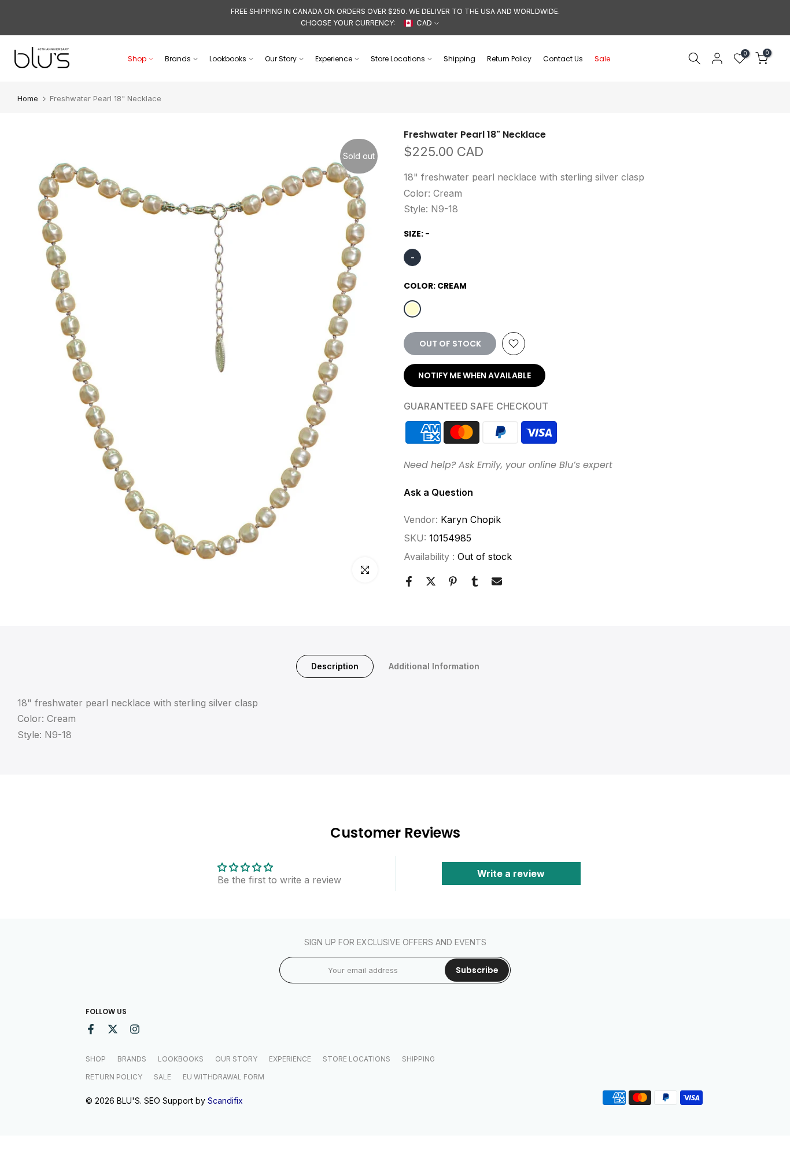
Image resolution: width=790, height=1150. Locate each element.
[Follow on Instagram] (135, 1029)
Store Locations (398, 59)
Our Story (281, 59)
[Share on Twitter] (431, 581)
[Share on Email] (497, 581)
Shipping (459, 59)
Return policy (114, 1076)
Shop (137, 59)
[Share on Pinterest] (453, 581)
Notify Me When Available (474, 375)
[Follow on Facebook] (91, 1029)
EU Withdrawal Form (223, 1076)
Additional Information (434, 666)
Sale (602, 59)
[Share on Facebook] (409, 581)
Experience (333, 59)
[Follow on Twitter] (113, 1029)
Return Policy (509, 59)
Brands (178, 59)
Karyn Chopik (471, 519)
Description (335, 666)
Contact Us (563, 59)
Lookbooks (227, 59)
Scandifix (225, 1100)
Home (27, 98)
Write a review (511, 873)
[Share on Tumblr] (475, 581)
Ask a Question (438, 491)
